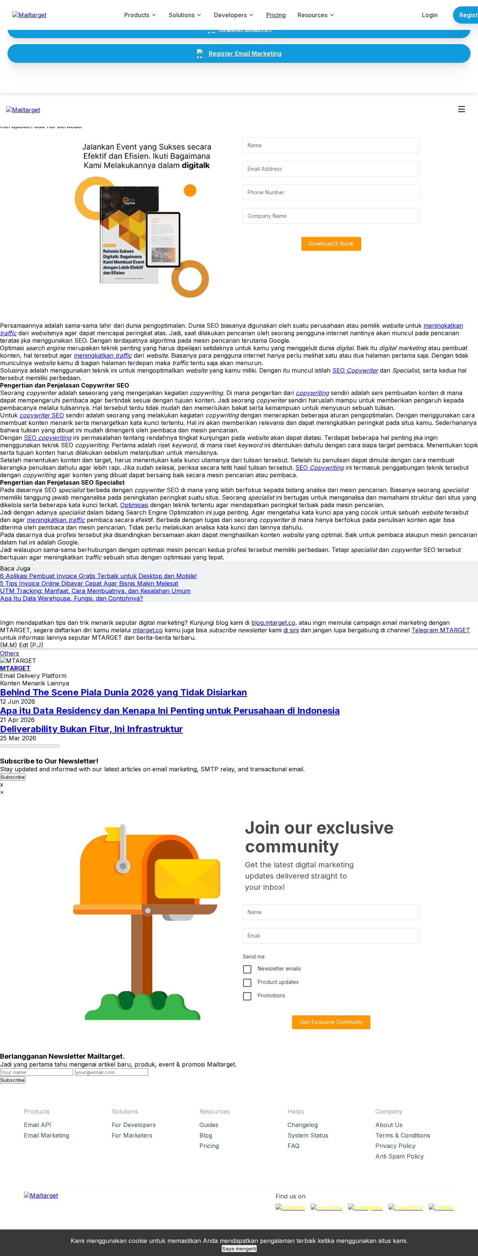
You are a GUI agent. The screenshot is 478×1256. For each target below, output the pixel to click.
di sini (291, 630)
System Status (308, 1135)
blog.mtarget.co (273, 622)
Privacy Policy (395, 1145)
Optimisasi (134, 505)
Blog (205, 1135)
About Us (389, 1125)
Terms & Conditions (402, 1135)
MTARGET (15, 668)
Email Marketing (46, 1135)
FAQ (293, 1145)
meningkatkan (103, 355)
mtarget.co (148, 630)
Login (430, 15)
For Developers (134, 1125)
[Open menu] (461, 110)
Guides (208, 1125)
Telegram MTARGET (441, 630)
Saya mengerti (239, 1249)
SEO (355, 370)
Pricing (276, 15)
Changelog (303, 1125)
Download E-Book (331, 243)
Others (9, 653)
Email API (37, 1125)
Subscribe (13, 777)
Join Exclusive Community (331, 1022)
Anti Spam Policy (399, 1156)
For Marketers (132, 1135)
